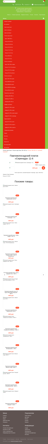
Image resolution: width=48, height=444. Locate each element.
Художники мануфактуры (30, 432)
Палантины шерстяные (9, 93)
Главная (5, 415)
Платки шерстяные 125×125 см (20, 150)
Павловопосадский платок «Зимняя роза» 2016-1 (11, 310)
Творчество (6, 141)
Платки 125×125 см (9, 47)
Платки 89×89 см (8, 55)
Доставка (27, 417)
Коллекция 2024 (7, 144)
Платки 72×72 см (8, 58)
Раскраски (5, 422)
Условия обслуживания (8, 428)
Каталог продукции (11, 439)
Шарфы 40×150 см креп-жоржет (11, 113)
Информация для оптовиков (9, 432)
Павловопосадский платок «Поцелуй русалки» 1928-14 (11, 385)
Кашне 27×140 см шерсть (10, 124)
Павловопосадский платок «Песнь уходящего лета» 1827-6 (11, 273)
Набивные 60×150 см (9, 101)
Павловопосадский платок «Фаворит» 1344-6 (11, 404)
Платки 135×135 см (9, 44)
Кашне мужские (8, 118)
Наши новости (28, 415)
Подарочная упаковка (9, 130)
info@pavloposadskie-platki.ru (39, 4)
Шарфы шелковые (8, 104)
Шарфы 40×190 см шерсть (10, 127)
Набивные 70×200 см (9, 98)
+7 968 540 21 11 (27, 4)
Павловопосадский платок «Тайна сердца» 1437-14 (11, 236)
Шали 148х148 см (8, 38)
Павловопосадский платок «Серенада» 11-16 (11, 217)
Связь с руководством (8, 431)
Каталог (4, 417)
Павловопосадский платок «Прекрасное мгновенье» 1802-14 (11, 329)
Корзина (26, 422)
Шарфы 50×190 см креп (9, 107)
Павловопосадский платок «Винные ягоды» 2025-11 (11, 367)
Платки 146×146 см (9, 41)
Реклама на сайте (7, 429)
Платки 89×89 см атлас (9, 81)
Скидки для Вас (23, 439)
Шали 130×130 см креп (9, 78)
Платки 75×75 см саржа (9, 70)
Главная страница (7, 21)
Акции (4, 418)
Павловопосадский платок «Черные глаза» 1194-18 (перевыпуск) (11, 255)
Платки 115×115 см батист (10, 67)
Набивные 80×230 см (9, 95)
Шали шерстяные (8, 27)
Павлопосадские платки (16, 441)
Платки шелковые (8, 75)
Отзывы (31, 14)
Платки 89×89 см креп (9, 84)
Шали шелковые (8, 32)
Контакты (36, 14)
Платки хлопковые (8, 61)
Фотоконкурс (6, 147)
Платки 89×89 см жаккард (10, 87)
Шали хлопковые (8, 30)
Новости (9, 14)
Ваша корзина (42, 14)
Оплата (26, 418)
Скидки (5, 133)
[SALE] (11, 186)
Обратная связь (6, 420)
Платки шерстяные (8, 35)
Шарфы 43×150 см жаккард (10, 116)
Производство (28, 431)
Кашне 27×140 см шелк (9, 121)
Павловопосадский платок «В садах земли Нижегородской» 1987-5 (11, 292)
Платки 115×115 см (9, 50)
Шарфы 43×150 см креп (9, 110)
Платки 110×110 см (9, 52)
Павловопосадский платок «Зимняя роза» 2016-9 (11, 198)
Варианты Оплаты (25, 14)
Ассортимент (6, 24)
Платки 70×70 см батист (10, 73)
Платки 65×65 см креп (9, 90)
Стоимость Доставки (16, 14)
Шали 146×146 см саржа (10, 64)
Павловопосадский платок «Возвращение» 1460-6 (11, 348)
